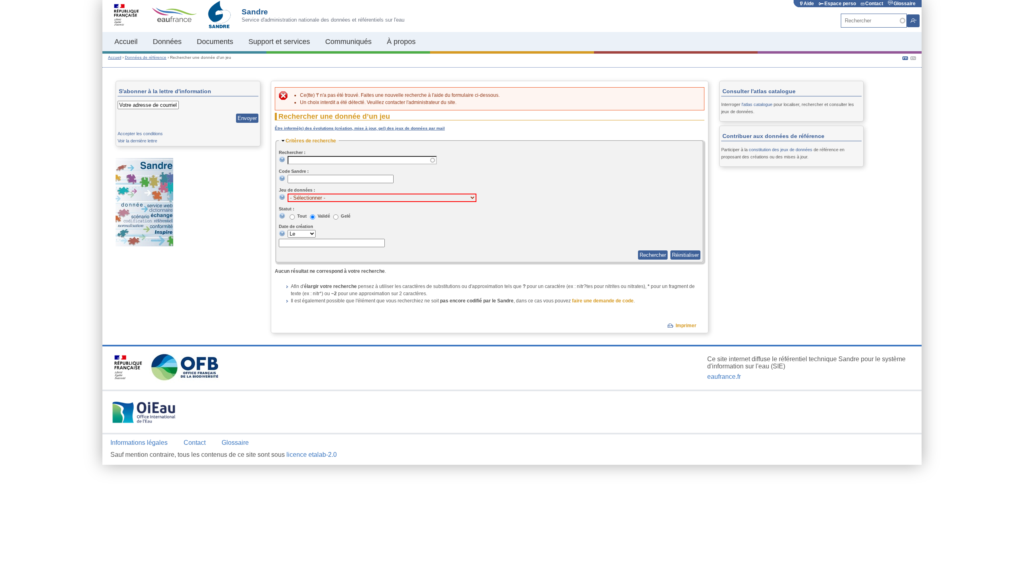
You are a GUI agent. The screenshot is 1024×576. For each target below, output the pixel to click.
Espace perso (840, 3)
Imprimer (686, 325)
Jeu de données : (297, 190)
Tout (302, 216)
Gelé (345, 216)
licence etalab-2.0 (311, 454)
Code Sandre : (294, 171)
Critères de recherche (311, 141)
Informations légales (139, 442)
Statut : (286, 208)
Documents (215, 42)
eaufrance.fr (724, 376)
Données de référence (145, 57)
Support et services (279, 42)
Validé (324, 216)
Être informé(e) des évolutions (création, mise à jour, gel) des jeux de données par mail (360, 128)
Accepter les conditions (140, 133)
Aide (809, 3)
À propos (401, 42)
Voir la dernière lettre (137, 140)
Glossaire (905, 3)
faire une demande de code (603, 301)
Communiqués (348, 42)
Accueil (126, 42)
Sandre (255, 12)
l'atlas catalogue (757, 104)
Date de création (296, 226)
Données (167, 42)
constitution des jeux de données (780, 149)
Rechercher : (292, 152)
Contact (874, 3)
